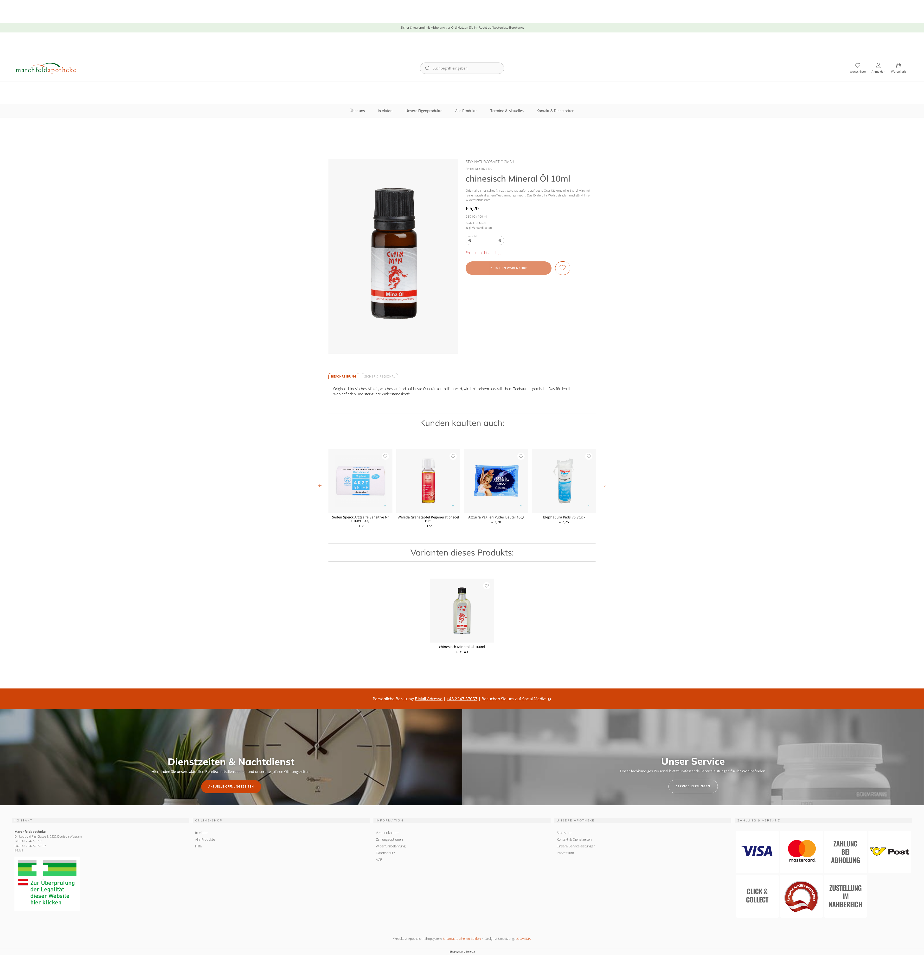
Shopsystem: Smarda (462, 952)
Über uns (357, 110)
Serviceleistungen (693, 786)
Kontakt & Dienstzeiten (555, 110)
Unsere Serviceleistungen (576, 846)
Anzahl (472, 236)
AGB (379, 859)
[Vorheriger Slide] (320, 485)
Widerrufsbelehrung (390, 846)
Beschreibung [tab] (344, 376)
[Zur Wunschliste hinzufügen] (562, 268)
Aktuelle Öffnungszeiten (231, 786)
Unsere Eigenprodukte (423, 110)
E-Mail (18, 850)
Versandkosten (387, 832)
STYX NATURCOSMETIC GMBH (490, 161)
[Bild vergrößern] (393, 256)
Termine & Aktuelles (507, 110)
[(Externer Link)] (100, 884)
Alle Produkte (466, 110)
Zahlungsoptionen (389, 839)
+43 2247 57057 (462, 698)
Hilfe (198, 846)
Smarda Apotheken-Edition (462, 938)
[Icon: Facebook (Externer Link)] (549, 698)
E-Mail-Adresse (429, 698)
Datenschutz (385, 853)
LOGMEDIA (523, 938)
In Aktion (385, 110)
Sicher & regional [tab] (379, 376)
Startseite (564, 832)
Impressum (565, 853)
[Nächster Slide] (604, 485)
